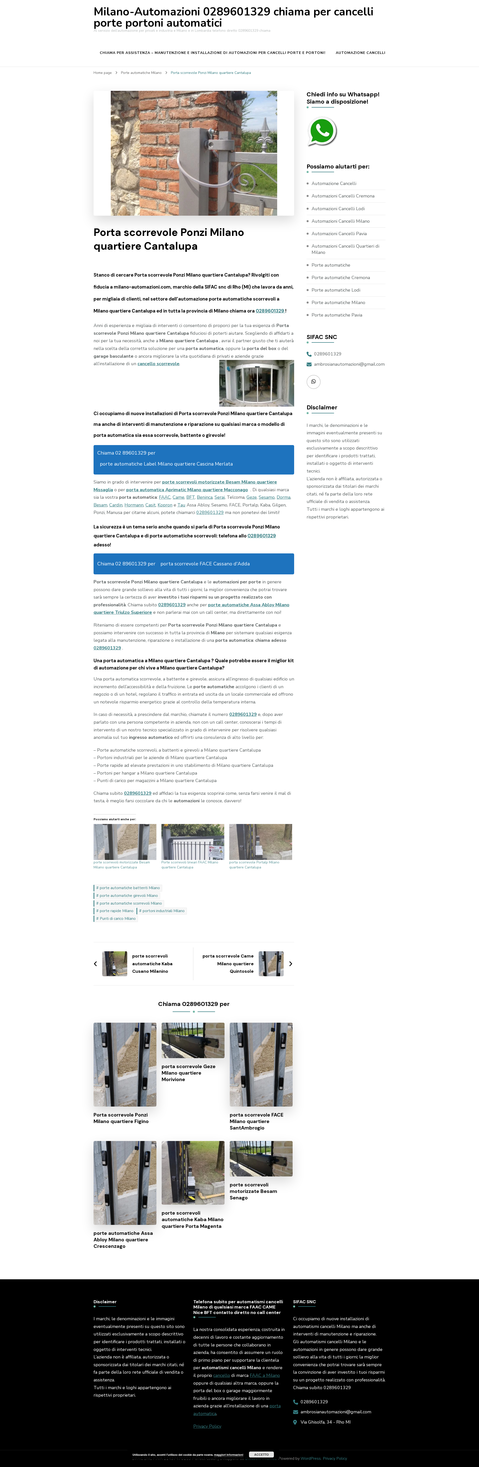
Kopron (165, 505)
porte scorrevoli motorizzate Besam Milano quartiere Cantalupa (122, 865)
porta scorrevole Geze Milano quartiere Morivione (189, 1073)
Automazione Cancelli (360, 52)
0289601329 (270, 311)
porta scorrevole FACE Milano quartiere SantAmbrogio (256, 1121)
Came (178, 497)
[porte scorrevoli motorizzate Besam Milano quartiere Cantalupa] (125, 842)
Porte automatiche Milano (338, 303)
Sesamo (267, 497)
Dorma (283, 497)
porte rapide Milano (116, 910)
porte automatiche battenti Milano (130, 887)
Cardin (115, 505)
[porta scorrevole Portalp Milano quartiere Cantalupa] (260, 842)
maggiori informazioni (228, 1455)
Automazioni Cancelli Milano (341, 221)
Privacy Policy (207, 1426)
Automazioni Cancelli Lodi (338, 209)
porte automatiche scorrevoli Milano (131, 903)
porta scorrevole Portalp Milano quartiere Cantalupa (254, 865)
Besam (100, 505)
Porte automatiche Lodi (336, 290)
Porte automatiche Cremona (341, 278)
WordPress (311, 1458)
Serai (220, 497)
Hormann (133, 505)
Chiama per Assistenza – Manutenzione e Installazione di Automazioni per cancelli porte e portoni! (213, 52)
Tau (181, 505)
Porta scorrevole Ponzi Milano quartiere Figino (121, 1118)
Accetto (261, 1454)
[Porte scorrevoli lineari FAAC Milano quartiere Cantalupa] (192, 842)
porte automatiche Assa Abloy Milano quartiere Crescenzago (123, 1239)
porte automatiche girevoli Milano (129, 895)
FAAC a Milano (265, 1375)
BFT (190, 497)
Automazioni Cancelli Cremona (343, 196)
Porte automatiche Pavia (337, 315)
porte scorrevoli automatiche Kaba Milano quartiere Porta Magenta (193, 1219)
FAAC (165, 497)
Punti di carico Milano (118, 918)
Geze (251, 497)
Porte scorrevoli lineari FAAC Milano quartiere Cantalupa (189, 865)
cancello (221, 1375)
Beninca (205, 497)
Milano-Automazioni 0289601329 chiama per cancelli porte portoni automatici (233, 17)
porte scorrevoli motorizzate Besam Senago (253, 1191)
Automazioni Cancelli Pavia (339, 234)
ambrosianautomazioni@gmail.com (349, 364)
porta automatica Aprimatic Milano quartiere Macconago (187, 490)
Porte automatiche (331, 265)
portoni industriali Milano (164, 910)
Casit (150, 505)
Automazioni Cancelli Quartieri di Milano (345, 249)
